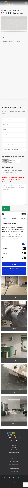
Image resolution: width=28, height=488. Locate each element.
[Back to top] (14, 485)
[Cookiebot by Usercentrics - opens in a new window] (20, 214)
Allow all (14, 264)
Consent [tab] (5, 218)
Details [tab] (14, 218)
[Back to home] (7, 3)
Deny (14, 273)
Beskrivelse (4, 38)
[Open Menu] (26, 3)
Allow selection (14, 268)
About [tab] (23, 218)
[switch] (22, 248)
